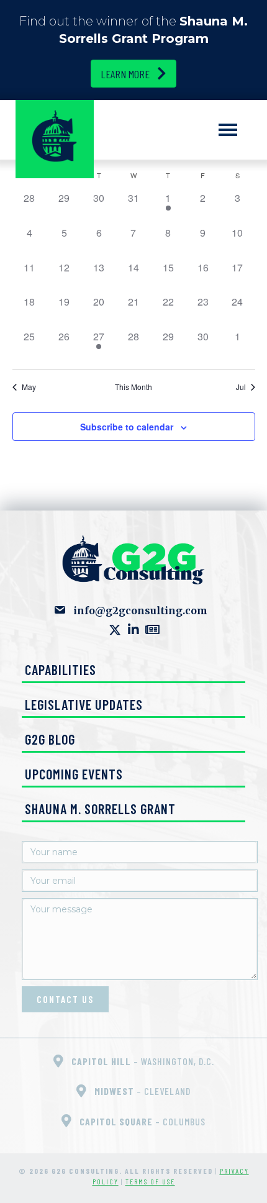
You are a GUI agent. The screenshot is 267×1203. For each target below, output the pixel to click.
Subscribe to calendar (126, 426)
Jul (241, 387)
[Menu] (228, 129)
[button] (115, 630)
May (29, 387)
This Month (133, 387)
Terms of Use (150, 1181)
